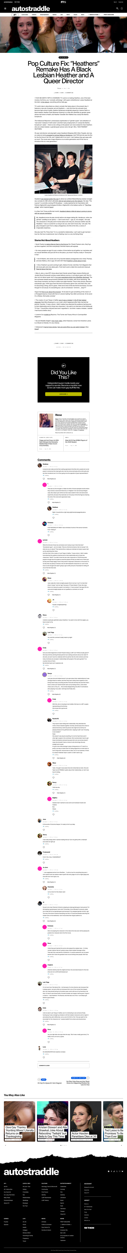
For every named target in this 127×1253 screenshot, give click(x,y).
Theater (62, 1211)
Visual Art (62, 1214)
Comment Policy (73, 1250)
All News (44, 1222)
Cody (44, 648)
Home (24, 1224)
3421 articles (67, 432)
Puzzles (6, 1222)
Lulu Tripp (51, 632)
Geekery (62, 1195)
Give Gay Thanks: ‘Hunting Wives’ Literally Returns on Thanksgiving (20, 1132)
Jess (44, 819)
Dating (24, 1189)
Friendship (25, 1192)
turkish (45, 540)
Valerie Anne (9, 1139)
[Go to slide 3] (64, 1145)
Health (24, 1227)
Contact (86, 1217)
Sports (62, 1203)
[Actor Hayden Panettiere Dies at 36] (85, 1121)
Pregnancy (26, 1238)
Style (61, 1206)
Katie (44, 1008)
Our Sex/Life (7, 1192)
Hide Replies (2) (51, 479)
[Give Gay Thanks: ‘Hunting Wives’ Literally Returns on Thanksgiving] (19, 1121)
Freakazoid (46, 852)
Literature (63, 1197)
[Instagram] (108, 1171)
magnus (50, 965)
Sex (24, 1195)
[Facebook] (111, 1171)
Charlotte (51, 887)
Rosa (49, 943)
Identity (44, 1195)
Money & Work (26, 1233)
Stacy (45, 615)
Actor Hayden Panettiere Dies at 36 (84, 1135)
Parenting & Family (28, 1235)
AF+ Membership (88, 1206)
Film (61, 1192)
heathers (58, 347)
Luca (44, 1047)
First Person (45, 1192)
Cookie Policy (60, 1250)
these (36, 329)
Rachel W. (55, 719)
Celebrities (63, 1186)
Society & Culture (46, 1230)
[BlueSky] (122, 1171)
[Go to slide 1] (61, 1145)
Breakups (25, 1203)
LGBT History (45, 1200)
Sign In (115, 2)
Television (63, 1208)
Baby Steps (7, 1197)
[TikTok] (114, 1171)
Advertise (86, 1215)
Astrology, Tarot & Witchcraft (49, 1186)
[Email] (119, 1171)
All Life (24, 1222)
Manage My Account (89, 1187)
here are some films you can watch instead (71, 327)
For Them (17, 2)
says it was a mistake (65, 300)
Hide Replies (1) (56, 502)
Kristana (50, 523)
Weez (54, 763)
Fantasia (50, 926)
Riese (59, 88)
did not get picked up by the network (71, 201)
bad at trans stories (50, 327)
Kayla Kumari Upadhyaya (77, 1139)
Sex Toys (25, 1206)
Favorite (62, 93)
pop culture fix (63, 57)
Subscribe (121, 2)
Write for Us (87, 1220)
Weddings (25, 1200)
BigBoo (54, 798)
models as (47, 315)
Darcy (54, 782)
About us (86, 1204)
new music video (57, 321)
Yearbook (62, 1240)
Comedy (62, 1189)
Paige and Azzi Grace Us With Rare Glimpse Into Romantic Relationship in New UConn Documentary (49, 442)
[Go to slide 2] (63, 1145)
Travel (24, 1241)
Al (43, 902)
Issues (62, 1227)
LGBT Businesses (46, 1197)
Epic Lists (62, 1233)
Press (85, 1212)
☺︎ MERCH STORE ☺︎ (66, 1224)
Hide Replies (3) (51, 921)
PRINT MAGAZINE (65, 1222)
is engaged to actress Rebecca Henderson (59, 135)
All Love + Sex (26, 1186)
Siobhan (45, 464)
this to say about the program (51, 292)
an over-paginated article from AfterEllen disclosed (72, 277)
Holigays (25, 1230)
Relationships (26, 1197)
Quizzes (6, 1224)
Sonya (50, 673)
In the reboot (45, 102)
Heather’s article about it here (76, 261)
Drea (49, 1029)
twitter (75, 430)
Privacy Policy (66, 1250)
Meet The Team (87, 1209)
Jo (53, 600)
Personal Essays (8, 1200)
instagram (81, 430)
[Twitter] (117, 1171)
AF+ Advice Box (8, 1189)
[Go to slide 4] (66, 1145)
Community (45, 1189)
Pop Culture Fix (46, 1227)
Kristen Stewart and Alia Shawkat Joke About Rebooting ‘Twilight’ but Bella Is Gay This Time (53, 1132)
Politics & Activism (46, 1224)
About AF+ (7, 1203)
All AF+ (6, 1186)
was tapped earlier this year (50, 199)
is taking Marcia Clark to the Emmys (56, 244)
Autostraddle (8, 2)
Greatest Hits (64, 1230)
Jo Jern (45, 867)
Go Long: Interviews (9, 1195)
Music (62, 1200)
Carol (51, 207)
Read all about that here (44, 269)
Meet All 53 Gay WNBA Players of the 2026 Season (76, 441)
